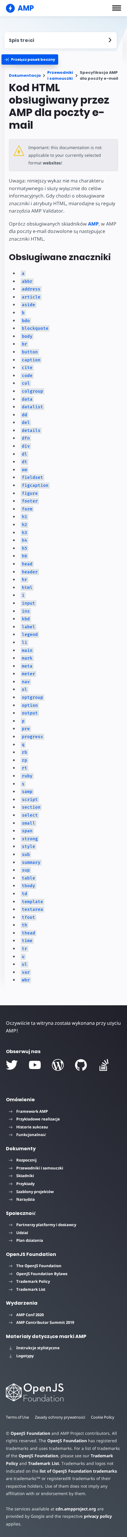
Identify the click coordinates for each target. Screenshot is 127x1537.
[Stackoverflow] (104, 1065)
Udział (22, 1232)
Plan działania (29, 1240)
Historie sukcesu (32, 1127)
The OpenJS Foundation (38, 1265)
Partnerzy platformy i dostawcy (46, 1224)
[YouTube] (35, 1065)
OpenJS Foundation (30, 1433)
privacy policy (98, 1516)
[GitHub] (81, 1065)
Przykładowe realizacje (38, 1119)
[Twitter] (12, 1065)
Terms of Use (17, 1417)
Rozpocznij (26, 1160)
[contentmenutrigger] (60, 40)
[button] (116, 8)
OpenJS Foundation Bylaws (41, 1273)
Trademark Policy (33, 1281)
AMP (93, 224)
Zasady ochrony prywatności (60, 1417)
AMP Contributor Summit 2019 (45, 1322)
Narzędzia (25, 1199)
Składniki (25, 1175)
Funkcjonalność (31, 1134)
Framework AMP (32, 1111)
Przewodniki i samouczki (60, 75)
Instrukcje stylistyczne (38, 1347)
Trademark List (30, 1289)
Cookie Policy (102, 1417)
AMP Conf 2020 (30, 1314)
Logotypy (25, 1355)
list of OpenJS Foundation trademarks (78, 1471)
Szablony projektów (35, 1191)
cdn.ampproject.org (76, 1509)
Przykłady (25, 1183)
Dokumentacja (25, 75)
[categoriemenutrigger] (29, 59)
